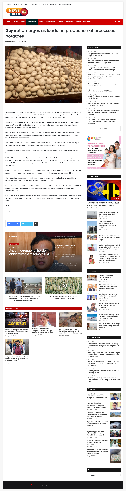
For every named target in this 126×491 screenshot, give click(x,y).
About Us (27, 4)
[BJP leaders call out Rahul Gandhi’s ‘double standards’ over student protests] (92, 287)
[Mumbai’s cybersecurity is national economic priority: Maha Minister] (92, 296)
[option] (43, 252)
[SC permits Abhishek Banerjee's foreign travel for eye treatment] (115, 443)
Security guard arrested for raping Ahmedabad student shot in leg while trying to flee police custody (70, 331)
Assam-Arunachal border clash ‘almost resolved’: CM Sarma (29, 252)
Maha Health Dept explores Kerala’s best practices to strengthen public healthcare (97, 396)
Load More (103, 128)
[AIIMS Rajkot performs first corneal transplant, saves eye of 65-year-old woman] (115, 414)
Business (60, 22)
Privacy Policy (43, 4)
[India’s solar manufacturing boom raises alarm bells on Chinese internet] (92, 215)
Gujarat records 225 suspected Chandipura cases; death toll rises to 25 (97, 424)
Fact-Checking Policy (65, 4)
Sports (41, 22)
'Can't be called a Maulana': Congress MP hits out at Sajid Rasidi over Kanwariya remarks (42, 330)
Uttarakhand (87, 22)
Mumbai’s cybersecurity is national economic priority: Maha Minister (108, 296)
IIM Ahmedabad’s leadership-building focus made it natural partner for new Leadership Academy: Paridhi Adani (109, 257)
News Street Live (11, 41)
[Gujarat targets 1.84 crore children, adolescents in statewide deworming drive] (115, 433)
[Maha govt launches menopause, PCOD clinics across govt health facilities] (115, 406)
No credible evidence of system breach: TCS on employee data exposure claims (107, 224)
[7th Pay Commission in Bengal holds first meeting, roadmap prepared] (92, 326)
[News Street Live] (17, 11)
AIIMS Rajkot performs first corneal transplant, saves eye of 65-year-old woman (97, 414)
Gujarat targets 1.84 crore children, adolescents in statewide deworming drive (96, 433)
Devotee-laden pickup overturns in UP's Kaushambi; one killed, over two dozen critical (17, 331)
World (23, 22)
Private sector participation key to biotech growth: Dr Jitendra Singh (109, 238)
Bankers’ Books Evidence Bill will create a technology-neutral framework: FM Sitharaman (109, 247)
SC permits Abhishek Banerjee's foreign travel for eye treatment (97, 442)
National (15, 22)
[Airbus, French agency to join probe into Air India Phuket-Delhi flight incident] (92, 317)
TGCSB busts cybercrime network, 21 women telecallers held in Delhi (103, 204)
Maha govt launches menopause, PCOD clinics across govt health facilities (96, 405)
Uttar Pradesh (32, 22)
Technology (70, 22)
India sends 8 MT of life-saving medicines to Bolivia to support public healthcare (97, 451)
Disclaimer (53, 4)
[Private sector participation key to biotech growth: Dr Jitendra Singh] (92, 237)
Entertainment (50, 22)
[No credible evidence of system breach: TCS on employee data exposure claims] (92, 227)
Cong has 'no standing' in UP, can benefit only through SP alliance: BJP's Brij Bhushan (16, 359)
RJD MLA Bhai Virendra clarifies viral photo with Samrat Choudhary (109, 305)
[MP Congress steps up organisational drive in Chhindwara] (92, 278)
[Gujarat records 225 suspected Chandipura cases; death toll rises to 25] (115, 425)
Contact (34, 4)
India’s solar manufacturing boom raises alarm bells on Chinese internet (108, 214)
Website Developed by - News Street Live (45, 485)
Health (78, 22)
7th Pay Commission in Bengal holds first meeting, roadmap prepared (109, 326)
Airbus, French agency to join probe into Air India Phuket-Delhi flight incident (109, 316)
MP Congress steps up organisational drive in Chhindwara (106, 277)
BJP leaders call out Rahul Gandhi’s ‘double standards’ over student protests (108, 287)
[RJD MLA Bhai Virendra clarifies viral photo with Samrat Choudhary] (92, 307)
